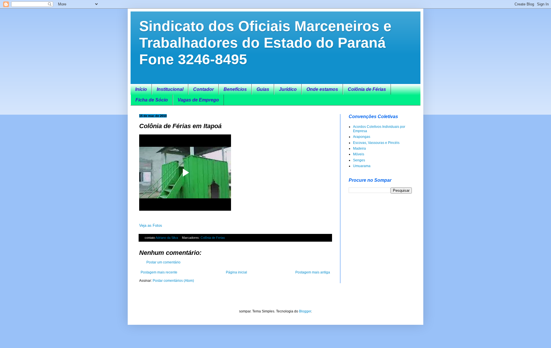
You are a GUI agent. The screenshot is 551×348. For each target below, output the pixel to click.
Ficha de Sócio (151, 99)
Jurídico (288, 89)
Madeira (359, 148)
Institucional (170, 89)
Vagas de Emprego (198, 99)
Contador (203, 89)
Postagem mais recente (159, 272)
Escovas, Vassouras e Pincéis (376, 143)
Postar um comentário (163, 262)
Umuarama (361, 166)
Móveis (358, 154)
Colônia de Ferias (213, 237)
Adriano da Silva (167, 237)
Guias (263, 89)
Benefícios (235, 89)
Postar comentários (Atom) (173, 281)
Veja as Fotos (150, 225)
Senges (359, 160)
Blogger (305, 311)
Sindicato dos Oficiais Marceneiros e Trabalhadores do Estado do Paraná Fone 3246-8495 (265, 42)
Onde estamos (322, 89)
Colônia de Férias (367, 89)
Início (141, 89)
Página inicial (236, 272)
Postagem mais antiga (312, 272)
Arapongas (361, 137)
